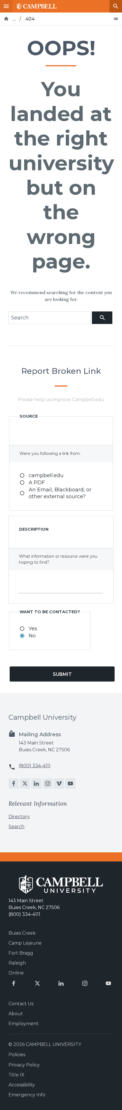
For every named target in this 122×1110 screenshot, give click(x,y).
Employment (24, 1023)
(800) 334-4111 (35, 765)
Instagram (48, 783)
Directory (19, 816)
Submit (62, 674)
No (32, 636)
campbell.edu (46, 475)
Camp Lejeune (25, 943)
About (16, 1013)
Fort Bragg (21, 953)
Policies (17, 1054)
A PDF (37, 482)
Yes (33, 628)
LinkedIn (36, 783)
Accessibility (22, 1085)
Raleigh (17, 963)
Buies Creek (22, 933)
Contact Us (21, 1003)
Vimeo (59, 783)
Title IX (16, 1075)
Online (16, 973)
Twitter (25, 783)
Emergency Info (27, 1094)
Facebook (14, 783)
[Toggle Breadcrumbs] (116, 19)
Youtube (70, 783)
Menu (6, 6)
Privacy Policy (24, 1065)
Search (116, 6)
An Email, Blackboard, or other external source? (60, 493)
